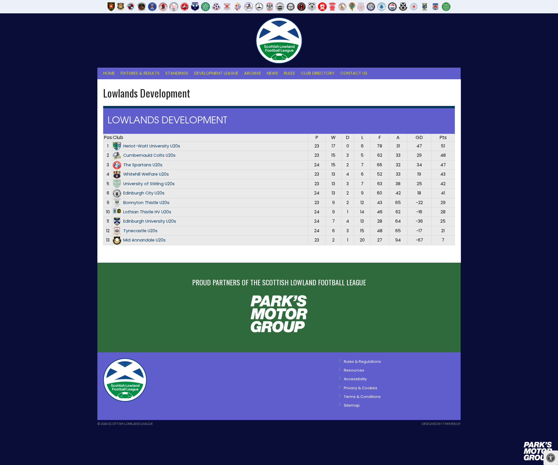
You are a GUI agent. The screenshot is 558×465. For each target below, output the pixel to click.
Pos (108, 137)
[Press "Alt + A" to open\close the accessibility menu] (550, 457)
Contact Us (353, 73)
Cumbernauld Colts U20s (149, 155)
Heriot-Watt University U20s (151, 146)
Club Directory (318, 73)
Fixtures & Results (140, 73)
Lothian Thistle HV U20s (147, 212)
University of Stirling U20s (149, 184)
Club (118, 137)
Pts (443, 137)
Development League (216, 73)
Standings (176, 73)
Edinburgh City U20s (143, 193)
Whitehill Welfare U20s (146, 174)
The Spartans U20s (142, 165)
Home (109, 73)
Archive (252, 73)
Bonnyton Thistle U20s (146, 203)
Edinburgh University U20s (149, 221)
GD (419, 137)
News (272, 73)
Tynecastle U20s (140, 231)
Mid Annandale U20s (144, 240)
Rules (289, 73)
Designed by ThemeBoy (441, 424)
